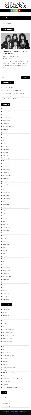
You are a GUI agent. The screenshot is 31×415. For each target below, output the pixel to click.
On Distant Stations (8, 350)
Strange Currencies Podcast (10, 370)
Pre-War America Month (9, 355)
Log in (4, 397)
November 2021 (6, 236)
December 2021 (6, 233)
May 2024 (5, 155)
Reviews (5, 358)
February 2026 (6, 114)
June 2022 (5, 215)
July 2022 (5, 213)
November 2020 (6, 270)
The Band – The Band (8, 87)
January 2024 (6, 163)
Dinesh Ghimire (15, 413)
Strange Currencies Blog (9, 367)
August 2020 (6, 279)
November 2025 (6, 120)
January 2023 (6, 195)
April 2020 (5, 290)
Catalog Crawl (6, 326)
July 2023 (5, 181)
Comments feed (6, 403)
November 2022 (6, 201)
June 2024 (5, 152)
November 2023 (6, 169)
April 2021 (5, 256)
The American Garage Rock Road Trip (12, 378)
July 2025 (5, 132)
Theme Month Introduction (10, 387)
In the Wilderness (7, 341)
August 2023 (6, 178)
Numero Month (7, 347)
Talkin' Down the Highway (9, 373)
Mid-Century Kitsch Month (10, 344)
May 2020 (5, 287)
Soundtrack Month (7, 361)
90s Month (5, 312)
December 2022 (6, 198)
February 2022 (6, 227)
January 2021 (6, 264)
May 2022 (5, 218)
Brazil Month (6, 324)
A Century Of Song (7, 315)
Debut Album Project (8, 332)
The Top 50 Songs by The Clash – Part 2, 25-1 (13, 93)
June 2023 (5, 184)
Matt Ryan (16, 56)
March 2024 (6, 158)
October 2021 (6, 238)
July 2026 (5, 109)
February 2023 (6, 192)
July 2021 (5, 247)
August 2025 (6, 129)
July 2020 (5, 282)
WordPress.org (6, 406)
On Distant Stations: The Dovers (10, 99)
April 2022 (5, 221)
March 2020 (6, 293)
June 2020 (5, 285)
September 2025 (7, 126)
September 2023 (7, 175)
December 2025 (6, 117)
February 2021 (6, 262)
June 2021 (5, 250)
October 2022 (6, 204)
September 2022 (7, 207)
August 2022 (6, 210)
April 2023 (5, 189)
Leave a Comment (8, 58)
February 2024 (6, 161)
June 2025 (5, 135)
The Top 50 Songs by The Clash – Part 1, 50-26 (14, 96)
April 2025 (5, 140)
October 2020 (6, 273)
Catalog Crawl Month (8, 329)
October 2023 (6, 172)
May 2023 (5, 187)
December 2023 (6, 166)
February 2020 (6, 296)
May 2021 (5, 253)
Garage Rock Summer (8, 335)
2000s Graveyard (7, 309)
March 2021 (5, 259)
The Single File (6, 384)
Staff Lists (5, 364)
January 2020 (6, 299)
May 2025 (5, 138)
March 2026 (6, 112)
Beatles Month (6, 321)
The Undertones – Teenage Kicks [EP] (11, 90)
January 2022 (6, 230)
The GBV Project (7, 381)
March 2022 (6, 224)
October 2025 (6, 123)
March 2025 (6, 143)
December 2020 (6, 267)
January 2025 (6, 149)
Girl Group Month (7, 338)
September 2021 (6, 241)
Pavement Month (7, 352)
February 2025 (6, 146)
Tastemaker (6, 375)
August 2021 (6, 244)
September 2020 (7, 276)
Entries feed (5, 400)
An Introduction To (7, 318)
